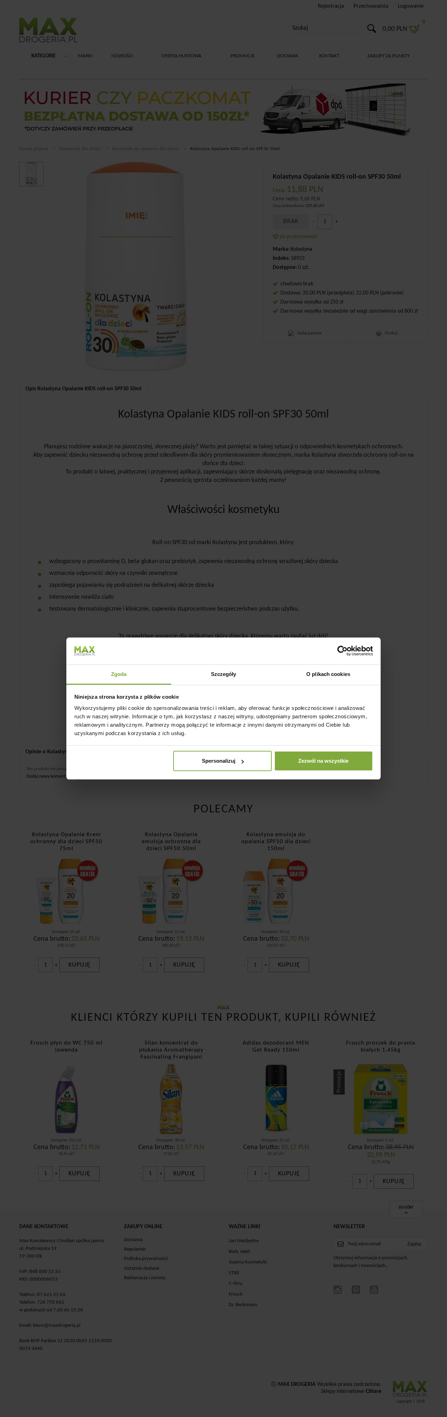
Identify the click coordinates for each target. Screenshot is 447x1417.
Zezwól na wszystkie (323, 761)
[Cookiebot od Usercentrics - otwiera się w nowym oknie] (342, 651)
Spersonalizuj (218, 761)
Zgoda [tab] (119, 674)
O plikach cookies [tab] (328, 674)
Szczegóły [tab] (223, 674)
